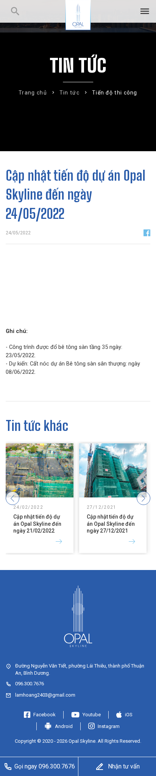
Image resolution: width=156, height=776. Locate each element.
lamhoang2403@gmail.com (45, 695)
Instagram (109, 726)
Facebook (44, 714)
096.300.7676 (29, 683)
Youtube (92, 714)
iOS (129, 714)
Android (64, 726)
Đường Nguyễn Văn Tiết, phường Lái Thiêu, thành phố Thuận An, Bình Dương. (79, 669)
